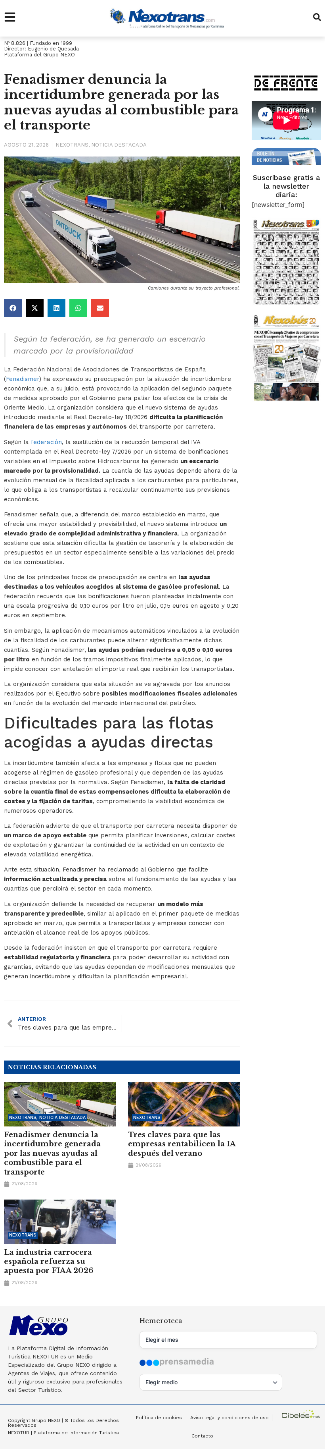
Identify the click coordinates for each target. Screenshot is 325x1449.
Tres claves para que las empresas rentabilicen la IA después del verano (181, 1144)
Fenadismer (22, 379)
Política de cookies (159, 1417)
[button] (13, 308)
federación (46, 442)
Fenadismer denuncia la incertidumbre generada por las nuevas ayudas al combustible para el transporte (52, 1153)
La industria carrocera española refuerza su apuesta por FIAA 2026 (49, 1261)
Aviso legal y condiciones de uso (229, 1417)
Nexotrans (71, 145)
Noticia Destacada (119, 145)
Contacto (202, 1436)
